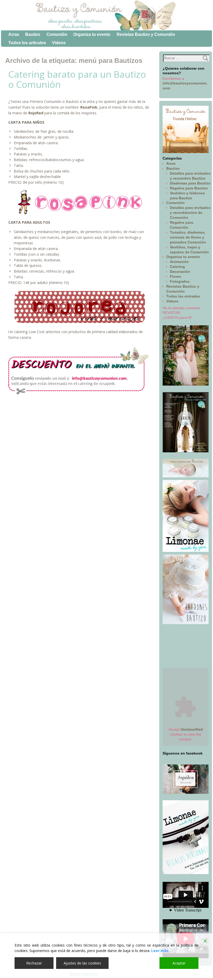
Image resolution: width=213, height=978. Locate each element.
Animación (179, 262)
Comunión (56, 34)
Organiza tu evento (91, 34)
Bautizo (32, 34)
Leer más (160, 950)
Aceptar (178, 963)
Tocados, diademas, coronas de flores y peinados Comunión (188, 237)
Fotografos (180, 281)
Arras (13, 34)
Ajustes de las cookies (82, 963)
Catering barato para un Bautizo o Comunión (77, 79)
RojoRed (35, 112)
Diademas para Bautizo (190, 183)
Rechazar (34, 963)
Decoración (180, 271)
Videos (59, 43)
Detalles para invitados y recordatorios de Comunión (190, 213)
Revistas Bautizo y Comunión (146, 34)
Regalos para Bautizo (189, 188)
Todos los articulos (27, 43)
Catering (177, 267)
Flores (175, 276)
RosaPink (88, 107)
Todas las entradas (183, 296)
